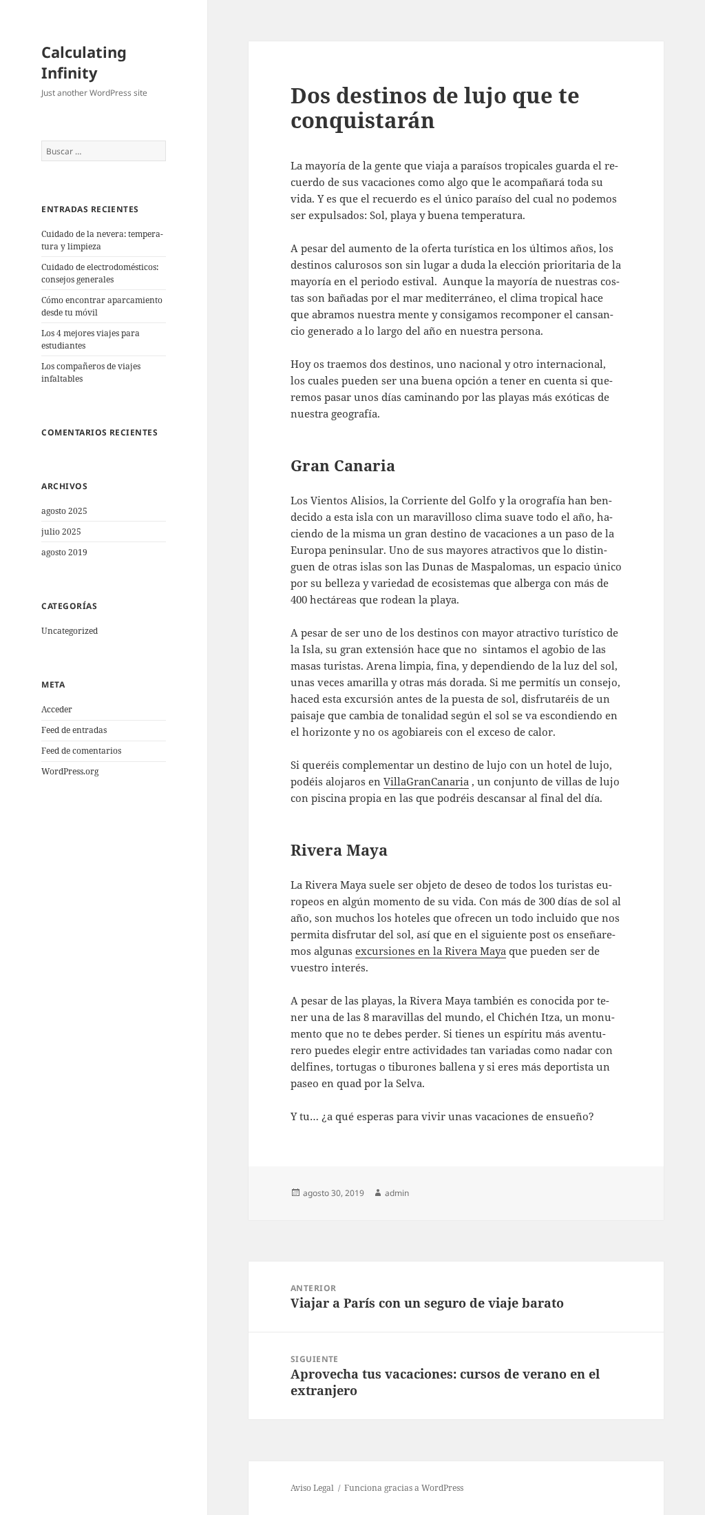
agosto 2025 (64, 511)
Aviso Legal (312, 1488)
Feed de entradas (74, 730)
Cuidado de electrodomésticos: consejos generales (99, 273)
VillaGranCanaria (426, 781)
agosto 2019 (64, 552)
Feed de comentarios (81, 750)
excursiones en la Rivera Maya (430, 951)
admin (397, 1193)
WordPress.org (69, 771)
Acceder (56, 709)
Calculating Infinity (84, 62)
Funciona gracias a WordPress (403, 1488)
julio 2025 (61, 531)
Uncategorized (69, 631)
